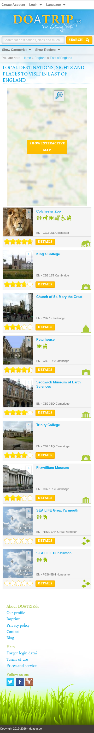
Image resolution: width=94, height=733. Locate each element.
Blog (10, 638)
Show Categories (14, 50)
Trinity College (48, 425)
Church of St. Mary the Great (59, 297)
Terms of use (17, 660)
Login (33, 5)
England (40, 58)
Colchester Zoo (48, 211)
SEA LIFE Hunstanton (54, 553)
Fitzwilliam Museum (52, 468)
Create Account (13, 5)
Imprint (13, 619)
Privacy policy (18, 625)
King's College (48, 254)
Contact (13, 632)
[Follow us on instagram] (29, 682)
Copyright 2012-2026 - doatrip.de (21, 728)
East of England (61, 58)
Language (53, 5)
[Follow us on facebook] (20, 682)
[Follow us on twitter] (10, 682)
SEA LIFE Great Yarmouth (57, 510)
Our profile (16, 613)
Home (26, 58)
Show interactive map (47, 147)
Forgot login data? (22, 653)
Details (45, 242)
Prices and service (22, 666)
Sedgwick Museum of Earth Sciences (58, 384)
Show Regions (45, 50)
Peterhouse (45, 339)
